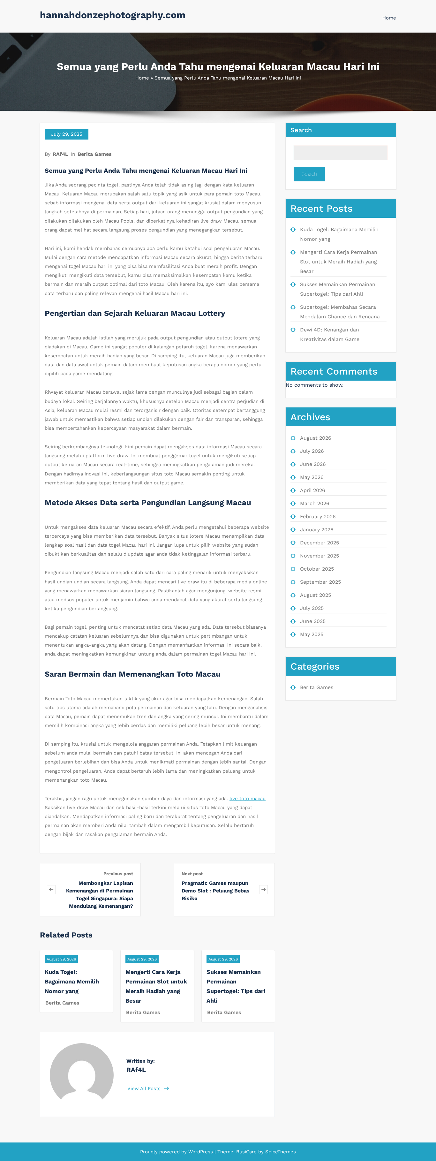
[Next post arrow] (263, 889)
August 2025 (315, 595)
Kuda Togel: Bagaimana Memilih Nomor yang (72, 981)
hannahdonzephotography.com (112, 14)
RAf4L (60, 154)
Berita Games (95, 154)
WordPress (200, 1152)
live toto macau (247, 798)
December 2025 (319, 543)
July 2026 (312, 451)
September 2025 (320, 582)
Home (389, 18)
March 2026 (314, 503)
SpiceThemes (280, 1152)
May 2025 (311, 634)
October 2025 (317, 569)
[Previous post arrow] (51, 889)
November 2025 (319, 556)
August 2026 (315, 438)
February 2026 (318, 516)
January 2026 (317, 530)
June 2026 (313, 464)
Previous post (118, 873)
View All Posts (144, 1088)
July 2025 (312, 608)
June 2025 (313, 621)
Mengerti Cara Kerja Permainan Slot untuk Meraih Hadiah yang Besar (338, 261)
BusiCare (247, 1152)
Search (301, 130)
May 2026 (312, 477)
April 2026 (312, 490)
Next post (192, 873)
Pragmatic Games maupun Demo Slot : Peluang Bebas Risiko (216, 890)
